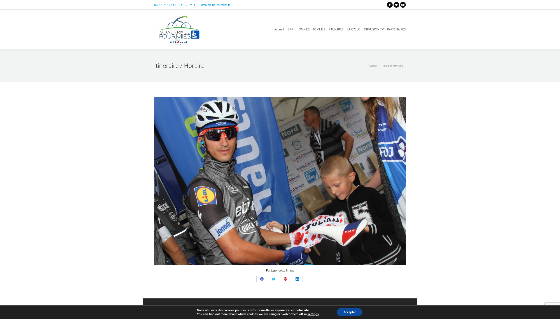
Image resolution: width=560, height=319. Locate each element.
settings (313, 314)
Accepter (349, 312)
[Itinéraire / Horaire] (280, 181)
